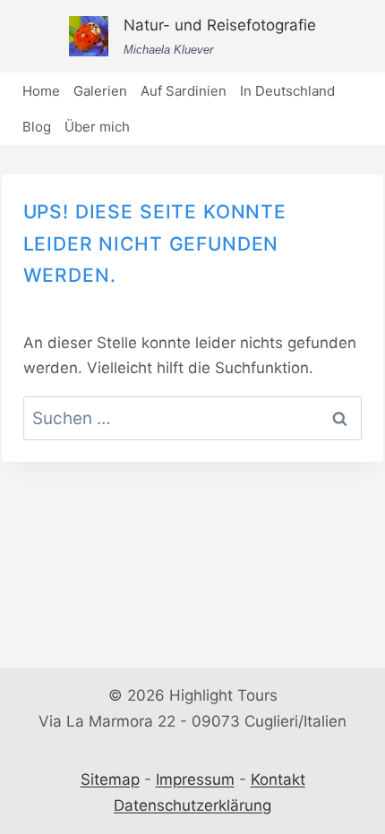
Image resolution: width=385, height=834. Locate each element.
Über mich (97, 126)
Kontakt (278, 779)
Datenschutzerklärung (192, 805)
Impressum (195, 779)
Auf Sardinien (184, 90)
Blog (36, 126)
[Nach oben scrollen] (366, 722)
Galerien (100, 90)
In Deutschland (287, 90)
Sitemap (110, 779)
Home (41, 90)
